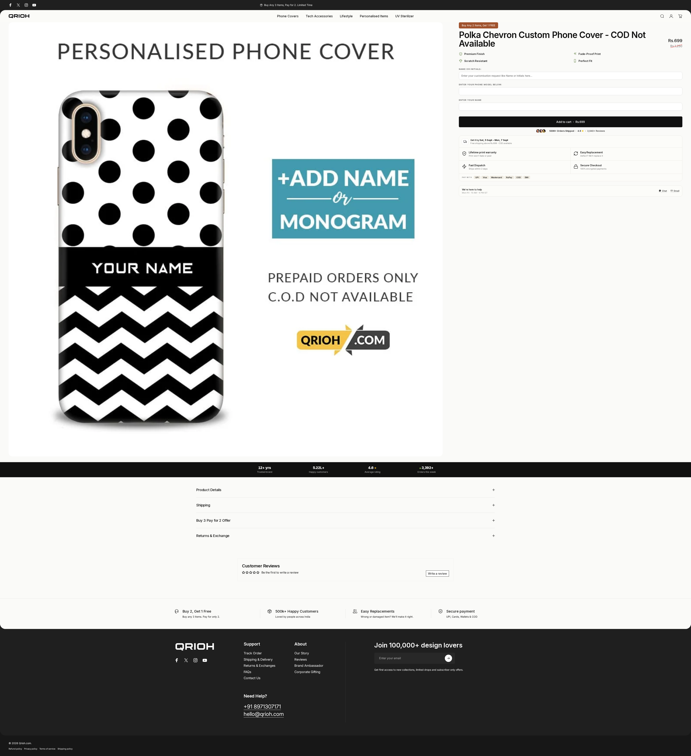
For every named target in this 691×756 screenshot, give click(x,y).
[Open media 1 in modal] (226, 239)
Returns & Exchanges (259, 665)
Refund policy (15, 749)
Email (676, 190)
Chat (664, 190)
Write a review (437, 573)
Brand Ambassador (308, 665)
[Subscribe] (448, 658)
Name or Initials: (470, 69)
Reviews (300, 659)
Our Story (301, 653)
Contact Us (252, 678)
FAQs (247, 672)
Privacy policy (30, 749)
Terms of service (47, 749)
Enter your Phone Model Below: (480, 84)
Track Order (253, 653)
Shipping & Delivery (258, 659)
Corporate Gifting (307, 672)
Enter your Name (470, 100)
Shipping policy (65, 749)
